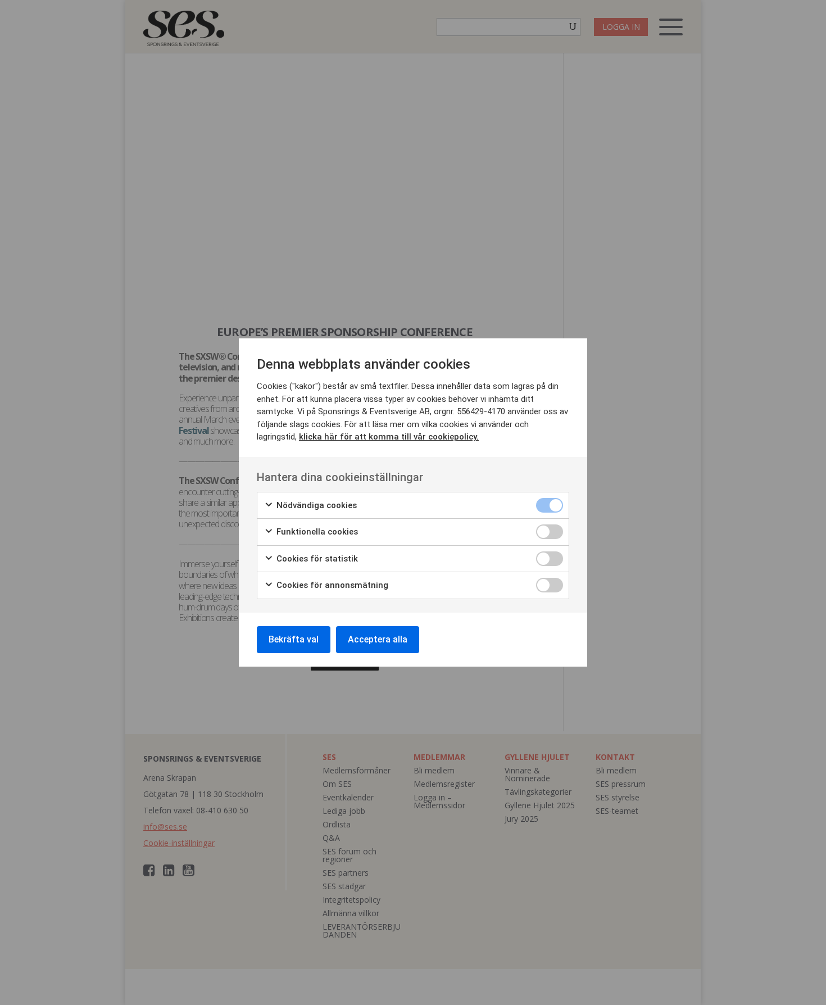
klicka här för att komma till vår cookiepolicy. (389, 437)
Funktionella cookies (316, 532)
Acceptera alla (377, 639)
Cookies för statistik (316, 559)
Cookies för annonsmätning (331, 585)
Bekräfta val (294, 639)
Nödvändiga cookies (315, 505)
